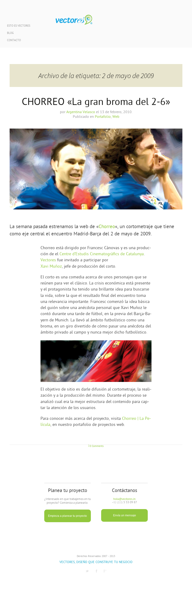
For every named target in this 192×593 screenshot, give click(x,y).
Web (115, 117)
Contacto (14, 40)
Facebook (96, 571)
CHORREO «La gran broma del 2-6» (96, 102)
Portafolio (103, 117)
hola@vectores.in (124, 499)
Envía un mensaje (124, 515)
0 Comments (97, 446)
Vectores (73, 20)
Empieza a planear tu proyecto (67, 516)
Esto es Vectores (18, 26)
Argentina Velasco (80, 112)
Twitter (87, 571)
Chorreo (107, 227)
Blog (10, 33)
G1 (105, 571)
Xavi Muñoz (51, 266)
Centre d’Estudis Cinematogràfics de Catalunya (101, 254)
